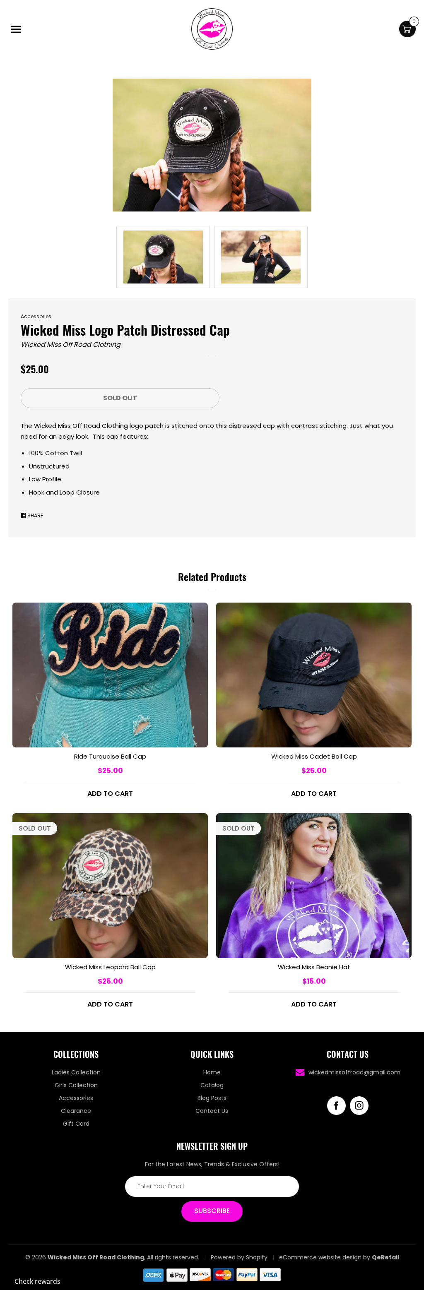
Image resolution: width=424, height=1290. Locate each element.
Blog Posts (212, 1098)
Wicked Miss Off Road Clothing (70, 344)
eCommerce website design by (324, 1257)
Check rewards (37, 1281)
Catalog (212, 1085)
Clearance (76, 1111)
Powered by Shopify (239, 1257)
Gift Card (76, 1123)
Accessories (36, 316)
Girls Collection (76, 1085)
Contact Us (211, 1111)
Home (212, 1072)
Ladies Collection (76, 1072)
